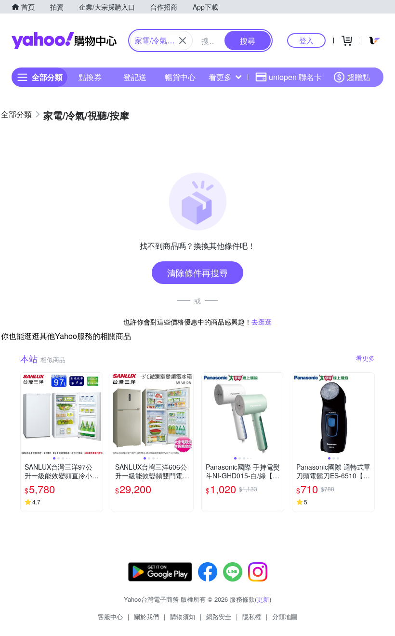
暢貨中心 (180, 76)
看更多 (220, 76)
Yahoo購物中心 (64, 40)
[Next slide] (96, 414)
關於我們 (146, 616)
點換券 (90, 76)
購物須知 (182, 616)
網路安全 (218, 616)
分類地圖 (284, 616)
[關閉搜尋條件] (182, 40)
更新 (263, 599)
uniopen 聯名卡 (295, 76)
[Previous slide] (27, 414)
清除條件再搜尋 (197, 272)
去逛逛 (261, 321)
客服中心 (110, 616)
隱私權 (251, 616)
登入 (306, 40)
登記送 (134, 76)
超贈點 (358, 76)
